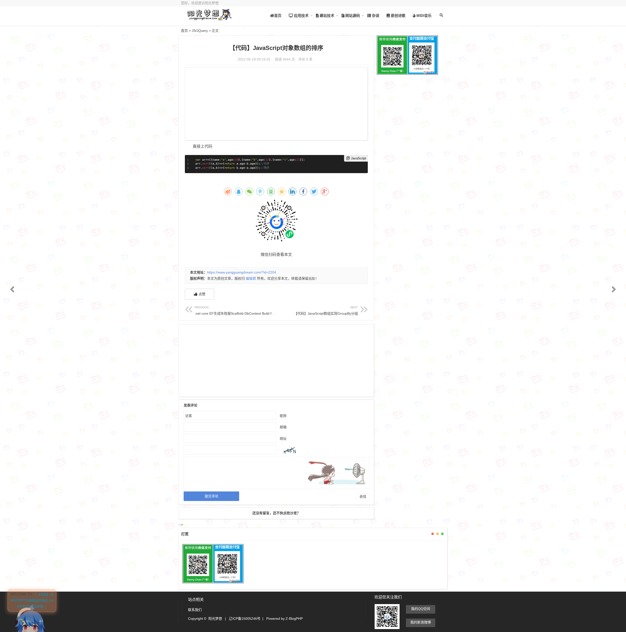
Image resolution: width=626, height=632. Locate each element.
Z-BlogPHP (294, 618)
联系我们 (195, 610)
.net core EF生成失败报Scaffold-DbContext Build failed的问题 (242, 310)
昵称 (283, 416)
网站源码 (352, 15)
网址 (283, 439)
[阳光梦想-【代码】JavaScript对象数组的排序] (208, 19)
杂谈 (375, 15)
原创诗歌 (397, 15)
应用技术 (301, 15)
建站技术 (326, 15)
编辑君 (251, 278)
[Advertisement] (276, 104)
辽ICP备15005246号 (244, 618)
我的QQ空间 (420, 609)
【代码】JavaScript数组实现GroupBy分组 (326, 310)
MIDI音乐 (423, 15)
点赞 (202, 294)
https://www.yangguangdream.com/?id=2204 (241, 272)
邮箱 (283, 427)
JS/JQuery (200, 31)
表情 (362, 497)
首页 (277, 15)
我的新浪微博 (420, 622)
